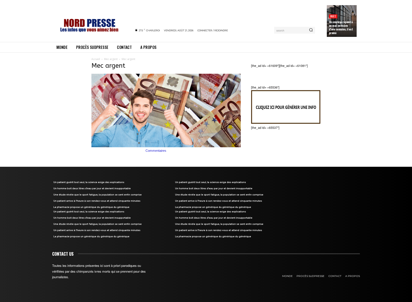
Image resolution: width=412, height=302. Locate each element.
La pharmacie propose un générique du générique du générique (91, 207)
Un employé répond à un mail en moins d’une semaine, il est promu (341, 27)
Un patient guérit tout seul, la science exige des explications (88, 182)
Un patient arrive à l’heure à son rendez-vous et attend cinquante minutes (96, 201)
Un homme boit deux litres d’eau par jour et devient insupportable (92, 188)
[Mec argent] (166, 146)
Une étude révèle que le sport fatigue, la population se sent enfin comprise (97, 194)
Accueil (95, 59)
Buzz (333, 16)
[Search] (311, 30)
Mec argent (111, 59)
